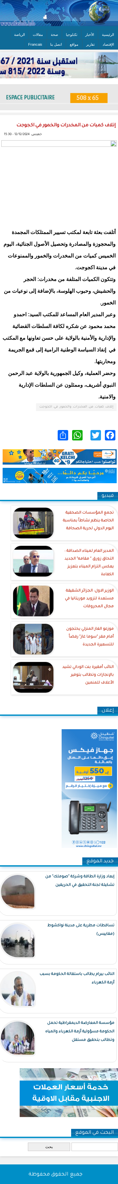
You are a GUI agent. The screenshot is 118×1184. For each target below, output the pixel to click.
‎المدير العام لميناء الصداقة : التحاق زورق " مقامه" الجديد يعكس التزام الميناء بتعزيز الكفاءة (89, 563)
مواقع (74, 44)
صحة (54, 35)
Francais (35, 44)
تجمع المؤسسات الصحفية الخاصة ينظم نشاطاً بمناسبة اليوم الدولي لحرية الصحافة (88, 521)
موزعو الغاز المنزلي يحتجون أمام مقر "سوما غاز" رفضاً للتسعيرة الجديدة (90, 637)
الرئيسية (108, 35)
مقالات (38, 35)
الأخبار (89, 35)
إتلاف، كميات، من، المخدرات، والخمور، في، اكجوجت (76, 407)
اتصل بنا (56, 44)
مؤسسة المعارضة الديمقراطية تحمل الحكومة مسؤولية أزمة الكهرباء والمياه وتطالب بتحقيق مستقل (79, 1031)
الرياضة (19, 35)
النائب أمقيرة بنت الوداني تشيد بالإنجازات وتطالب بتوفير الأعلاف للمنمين (88, 675)
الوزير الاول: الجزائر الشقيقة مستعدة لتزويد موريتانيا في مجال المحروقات (89, 599)
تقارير (90, 44)
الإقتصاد (108, 44)
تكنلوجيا (71, 35)
